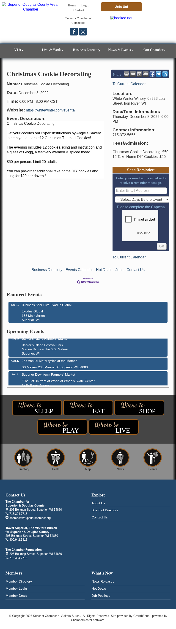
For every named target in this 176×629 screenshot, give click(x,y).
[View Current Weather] (145, 74)
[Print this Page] (126, 74)
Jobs (119, 270)
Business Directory (86, 49)
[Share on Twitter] (158, 74)
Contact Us (135, 270)
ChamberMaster (81, 620)
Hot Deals (104, 270)
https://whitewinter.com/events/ (50, 110)
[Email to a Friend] (133, 74)
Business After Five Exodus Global (47, 305)
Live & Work (51, 49)
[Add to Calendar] (139, 74)
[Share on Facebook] (152, 74)
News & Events (119, 49)
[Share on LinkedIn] (165, 74)
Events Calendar (79, 270)
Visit (17, 49)
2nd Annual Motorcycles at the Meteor (49, 359)
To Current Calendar (129, 84)
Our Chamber (153, 49)
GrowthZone (141, 616)
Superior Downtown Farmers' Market (48, 373)
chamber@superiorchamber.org (29, 518)
